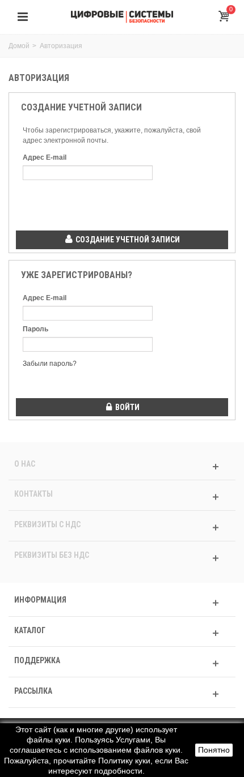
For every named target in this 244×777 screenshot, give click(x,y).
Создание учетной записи (127, 239)
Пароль (35, 329)
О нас (24, 463)
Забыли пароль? (50, 364)
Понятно (214, 749)
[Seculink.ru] (122, 16)
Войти (126, 407)
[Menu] (23, 17)
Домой (19, 46)
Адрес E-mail (44, 157)
